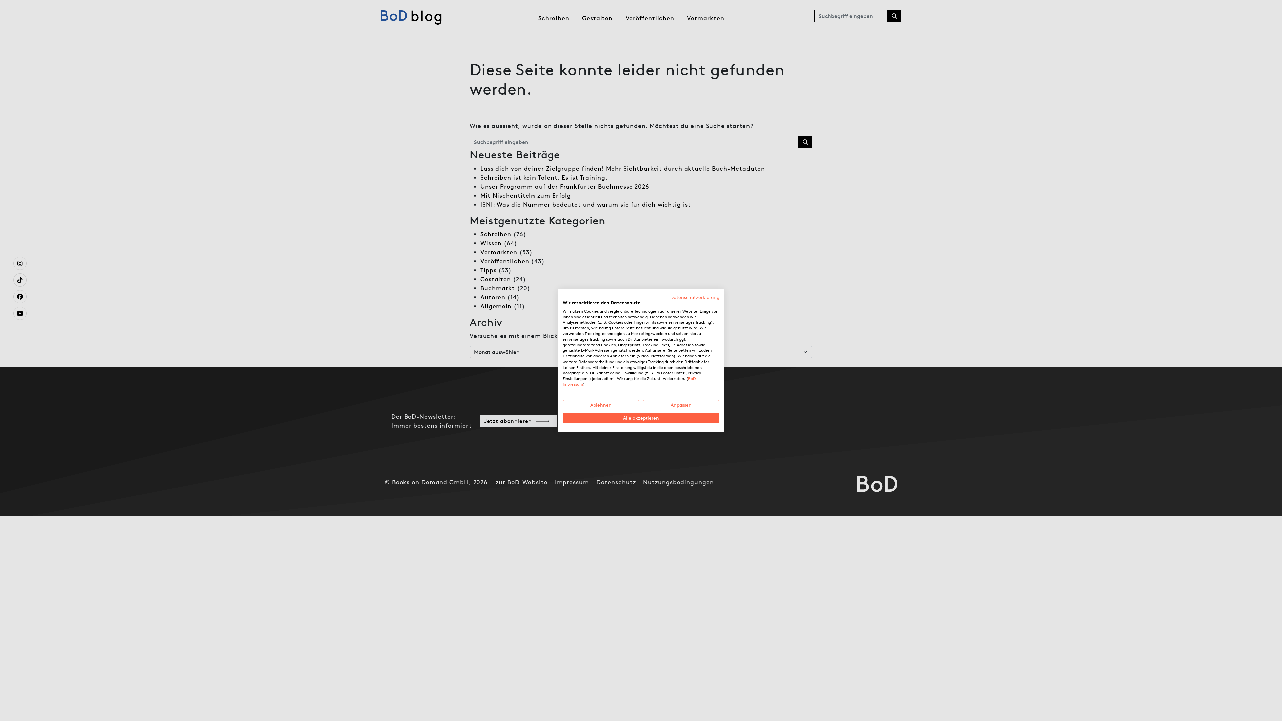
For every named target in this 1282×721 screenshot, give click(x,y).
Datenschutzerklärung (694, 297)
